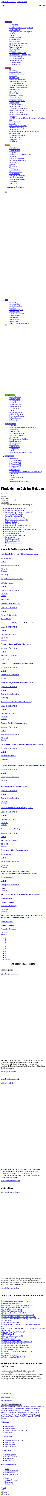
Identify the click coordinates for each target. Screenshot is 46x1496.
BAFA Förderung (15, 468)
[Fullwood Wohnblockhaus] (23, 1317)
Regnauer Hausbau (15, 72)
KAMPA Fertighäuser (16, 74)
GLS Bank (13, 141)
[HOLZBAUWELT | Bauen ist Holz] (14, 2)
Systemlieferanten (15, 122)
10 (6, 955)
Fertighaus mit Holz (16, 177)
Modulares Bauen (15, 64)
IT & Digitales (11, 522)
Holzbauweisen (10, 424)
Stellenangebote (14, 304)
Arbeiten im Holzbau (16, 313)
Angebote (12, 302)
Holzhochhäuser (14, 30)
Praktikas (12, 308)
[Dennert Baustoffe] (23, 1307)
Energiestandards (15, 397)
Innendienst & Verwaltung (15, 518)
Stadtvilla (12, 162)
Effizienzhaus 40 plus (16, 460)
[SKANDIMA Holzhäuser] (23, 1349)
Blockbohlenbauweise (16, 433)
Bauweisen (13, 426)
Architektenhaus (14, 151)
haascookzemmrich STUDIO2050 (21, 110)
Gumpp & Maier (15, 97)
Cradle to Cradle (15, 39)
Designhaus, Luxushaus (17, 160)
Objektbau (8, 22)
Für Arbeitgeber (14, 312)
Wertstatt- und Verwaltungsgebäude (21, 28)
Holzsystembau (14, 49)
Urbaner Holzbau (15, 37)
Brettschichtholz (14, 447)
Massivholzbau (14, 431)
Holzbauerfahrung (12, 541)
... (5, 545)
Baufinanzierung (15, 139)
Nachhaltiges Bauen (16, 45)
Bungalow (12, 153)
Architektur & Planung (14, 514)
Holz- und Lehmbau (16, 435)
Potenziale (12, 51)
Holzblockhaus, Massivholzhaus (20, 154)
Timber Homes (14, 103)
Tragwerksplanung (15, 47)
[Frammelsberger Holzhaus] (23, 1315)
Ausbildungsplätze (15, 306)
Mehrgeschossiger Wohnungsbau (20, 32)
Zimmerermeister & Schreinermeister (19, 512)
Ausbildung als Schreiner (14, 533)
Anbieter (8, 68)
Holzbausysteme (15, 437)
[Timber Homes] (23, 1357)
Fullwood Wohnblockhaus (18, 87)
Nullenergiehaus (14, 401)
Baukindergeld (14, 474)
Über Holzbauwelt (7, 1397)
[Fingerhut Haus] (23, 1313)
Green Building (14, 41)
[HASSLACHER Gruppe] (23, 1329)
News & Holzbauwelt (8, 1464)
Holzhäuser (13, 70)
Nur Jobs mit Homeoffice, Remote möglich (18, 505)
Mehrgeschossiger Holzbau (18, 439)
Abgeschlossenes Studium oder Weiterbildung (21, 529)
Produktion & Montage (14, 510)
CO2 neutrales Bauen (16, 414)
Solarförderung (14, 470)
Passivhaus (13, 402)
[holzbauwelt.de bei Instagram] (44, 11)
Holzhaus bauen (14, 174)
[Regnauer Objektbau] (23, 1346)
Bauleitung (10, 537)
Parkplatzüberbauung (16, 58)
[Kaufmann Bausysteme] (23, 1336)
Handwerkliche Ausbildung (15, 531)
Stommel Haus (14, 78)
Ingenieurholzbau (15, 441)
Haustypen (13, 147)
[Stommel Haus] (23, 1355)
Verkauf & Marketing (13, 516)
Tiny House (13, 183)
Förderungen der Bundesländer (19, 481)
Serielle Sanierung (15, 60)
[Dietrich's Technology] (23, 1311)
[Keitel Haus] (23, 1338)
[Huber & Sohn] (23, 1332)
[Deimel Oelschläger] (23, 1305)
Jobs (6, 300)
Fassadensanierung (15, 57)
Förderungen (9, 456)
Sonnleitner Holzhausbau (17, 80)
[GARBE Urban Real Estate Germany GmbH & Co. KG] (23, 1319)
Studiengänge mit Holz (8, 1071)
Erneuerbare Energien (16, 416)
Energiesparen (10, 395)
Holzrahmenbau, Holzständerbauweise (22, 427)
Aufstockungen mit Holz (17, 53)
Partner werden (6, 1393)
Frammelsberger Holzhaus (18, 81)
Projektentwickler (15, 116)
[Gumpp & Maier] (23, 1322)
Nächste (8, 959)
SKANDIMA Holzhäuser (18, 85)
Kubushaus (13, 166)
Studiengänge (14, 319)
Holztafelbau (13, 429)
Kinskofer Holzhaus (16, 83)
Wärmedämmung (15, 418)
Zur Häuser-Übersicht (14, 187)
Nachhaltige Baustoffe (16, 179)
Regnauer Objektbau (16, 95)
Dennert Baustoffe (15, 129)
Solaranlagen (13, 420)
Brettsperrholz (14, 449)
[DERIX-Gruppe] (23, 1309)
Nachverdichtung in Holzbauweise (21, 452)
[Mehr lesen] (6, 66)
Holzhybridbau (14, 443)
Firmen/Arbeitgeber (16, 310)
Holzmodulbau (14, 445)
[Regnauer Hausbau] (23, 1344)
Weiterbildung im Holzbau (10, 1288)
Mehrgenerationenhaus (17, 176)
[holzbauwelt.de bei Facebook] (44, 9)
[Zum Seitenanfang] (1, 1359)
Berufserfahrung (12, 524)
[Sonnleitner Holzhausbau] (23, 1351)
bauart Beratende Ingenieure (18, 114)
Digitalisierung (14, 321)
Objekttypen (13, 24)
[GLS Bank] (23, 1321)
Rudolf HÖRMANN (16, 105)
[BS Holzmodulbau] (23, 1303)
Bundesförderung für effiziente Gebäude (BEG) (25, 472)
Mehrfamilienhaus (15, 172)
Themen (12, 35)
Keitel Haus (13, 76)
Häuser (7, 145)
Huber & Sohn (14, 93)
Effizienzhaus (14, 408)
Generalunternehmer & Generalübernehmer (24, 131)
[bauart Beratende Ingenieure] (23, 1301)
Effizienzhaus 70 (15, 466)
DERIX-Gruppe (14, 106)
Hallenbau (12, 33)
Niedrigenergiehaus (16, 406)
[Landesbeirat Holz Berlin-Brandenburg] (23, 1342)
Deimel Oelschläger (16, 112)
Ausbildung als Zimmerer (14, 527)
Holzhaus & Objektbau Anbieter (11, 1404)
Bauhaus (12, 164)
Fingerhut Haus (14, 89)
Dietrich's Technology (16, 128)
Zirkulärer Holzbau (15, 62)
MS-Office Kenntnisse (13, 543)
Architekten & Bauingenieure (19, 108)
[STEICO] (23, 1353)
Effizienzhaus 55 (15, 464)
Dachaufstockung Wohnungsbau (20, 55)
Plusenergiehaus (14, 399)
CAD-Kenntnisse (12, 539)
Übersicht (12, 479)
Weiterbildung (14, 317)
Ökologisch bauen (15, 412)
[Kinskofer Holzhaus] (23, 1340)
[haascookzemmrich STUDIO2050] (23, 1325)
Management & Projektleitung (16, 520)
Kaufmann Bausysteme (17, 101)
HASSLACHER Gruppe (18, 126)
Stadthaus (12, 156)
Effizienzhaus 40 (15, 462)
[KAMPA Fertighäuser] (23, 1334)
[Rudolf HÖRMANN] (23, 1347)
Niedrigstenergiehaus (16, 404)
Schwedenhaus (14, 149)
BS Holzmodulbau (15, 99)
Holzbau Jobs (6, 1450)
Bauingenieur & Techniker (15, 508)
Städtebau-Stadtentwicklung (18, 43)
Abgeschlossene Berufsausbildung (17, 525)
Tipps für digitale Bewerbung (19, 323)
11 (6, 957)
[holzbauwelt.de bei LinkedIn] (44, 13)
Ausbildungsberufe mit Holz (10, 1181)
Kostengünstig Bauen (16, 477)
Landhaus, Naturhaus (16, 158)
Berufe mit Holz (14, 315)
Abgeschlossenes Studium (15, 535)
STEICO (12, 124)
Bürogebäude (14, 26)
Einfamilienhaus (14, 170)
